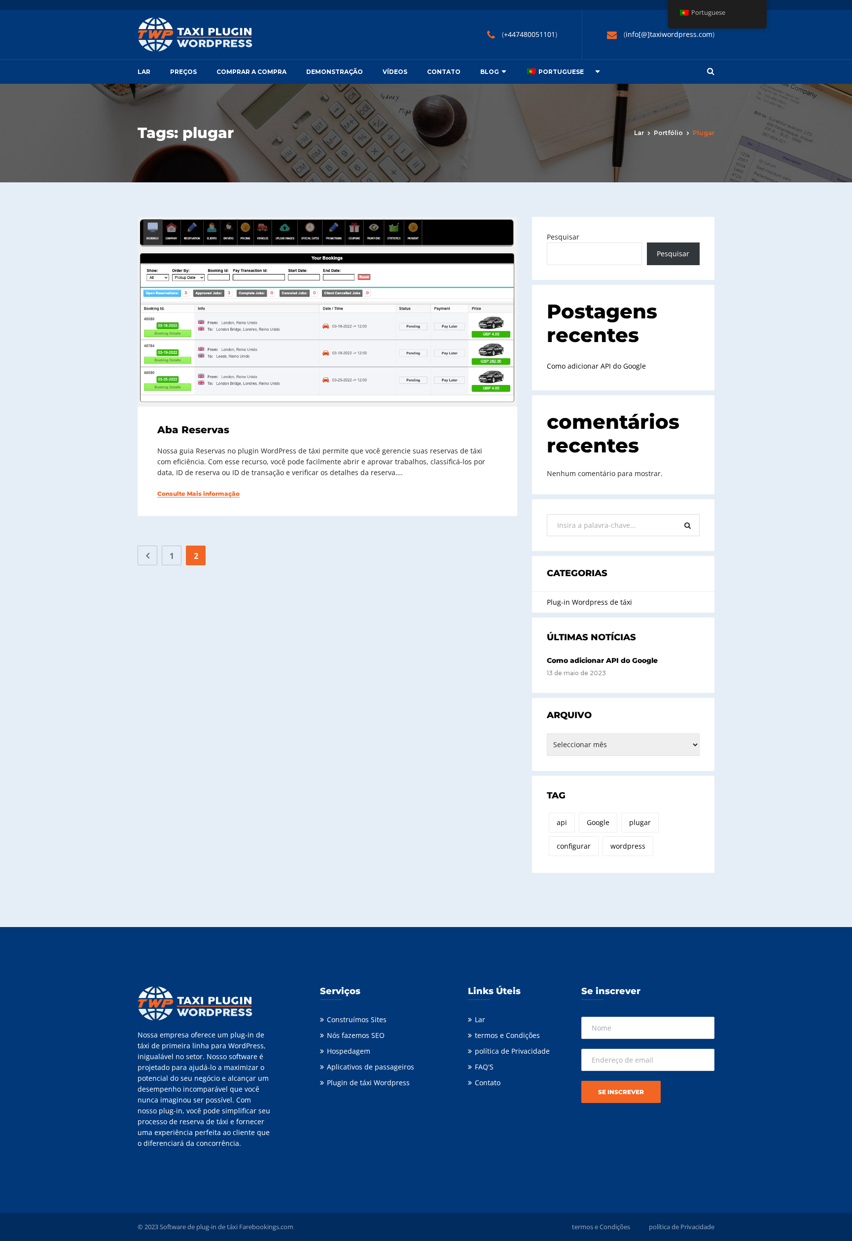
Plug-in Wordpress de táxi (589, 602)
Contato (444, 71)
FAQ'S (484, 1066)
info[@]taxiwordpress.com (669, 34)
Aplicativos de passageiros (370, 1066)
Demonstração (334, 71)
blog (489, 71)
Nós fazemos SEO (356, 1035)
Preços (183, 71)
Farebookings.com (266, 1226)
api (562, 822)
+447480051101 (529, 34)
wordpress (627, 846)
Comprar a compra (251, 71)
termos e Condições (507, 1035)
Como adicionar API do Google (596, 366)
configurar (574, 846)
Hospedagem (348, 1051)
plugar (640, 822)
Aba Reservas (193, 430)
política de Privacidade (512, 1051)
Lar (144, 71)
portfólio (668, 133)
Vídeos (395, 71)
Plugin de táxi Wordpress (368, 1082)
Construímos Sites (357, 1019)
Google (598, 822)
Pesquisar (563, 236)
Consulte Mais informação (198, 493)
